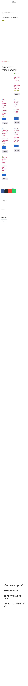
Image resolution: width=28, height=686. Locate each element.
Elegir (17, 94)
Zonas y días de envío (12, 597)
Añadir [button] (5, 123)
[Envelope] (10, 191)
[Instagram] (6, 191)
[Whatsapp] (14, 191)
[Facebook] (2, 191)
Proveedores (11, 590)
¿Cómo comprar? (13, 585)
